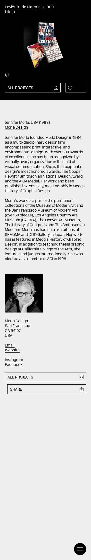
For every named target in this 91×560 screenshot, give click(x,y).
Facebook (14, 365)
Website (12, 350)
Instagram (14, 360)
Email (10, 345)
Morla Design (16, 128)
